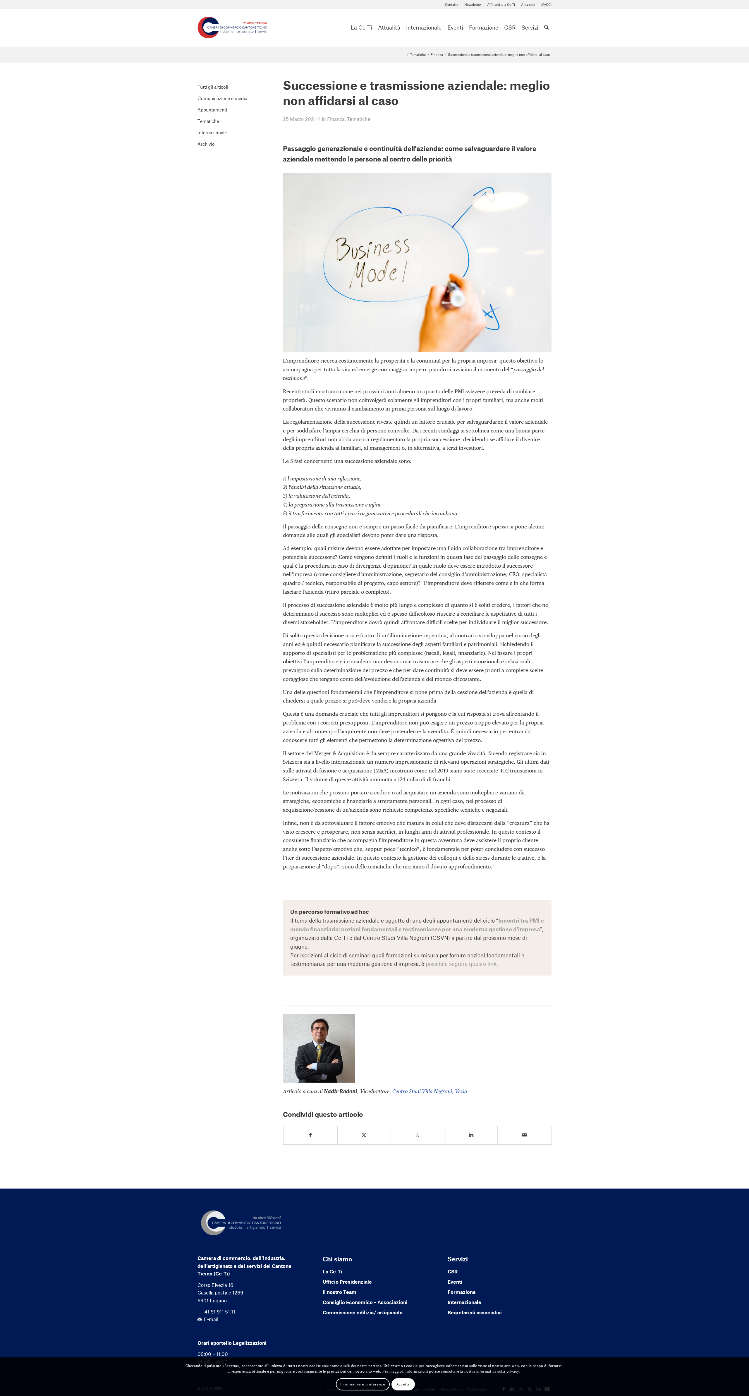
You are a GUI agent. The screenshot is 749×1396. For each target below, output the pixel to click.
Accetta (403, 1383)
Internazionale (212, 132)
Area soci (528, 4)
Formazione (462, 1292)
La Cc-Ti (332, 1271)
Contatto (451, 4)
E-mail (211, 1319)
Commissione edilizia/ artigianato (363, 1312)
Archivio (206, 144)
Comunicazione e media (222, 98)
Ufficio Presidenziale (347, 1282)
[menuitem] (451, 4)
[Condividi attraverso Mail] (524, 1135)
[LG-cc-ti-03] (232, 27)
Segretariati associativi (475, 1312)
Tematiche (358, 119)
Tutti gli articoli (212, 87)
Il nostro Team (339, 1292)
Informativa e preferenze (362, 1383)
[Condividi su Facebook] (310, 1135)
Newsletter (472, 4)
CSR (453, 1271)
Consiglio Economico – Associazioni (365, 1302)
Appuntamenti (212, 109)
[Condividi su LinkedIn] (470, 1135)
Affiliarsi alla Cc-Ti (501, 4)
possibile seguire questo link (461, 963)
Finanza (336, 119)
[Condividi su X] (364, 1135)
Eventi (455, 1282)
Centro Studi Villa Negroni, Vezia (429, 1091)
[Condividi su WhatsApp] (417, 1135)
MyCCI (546, 4)
